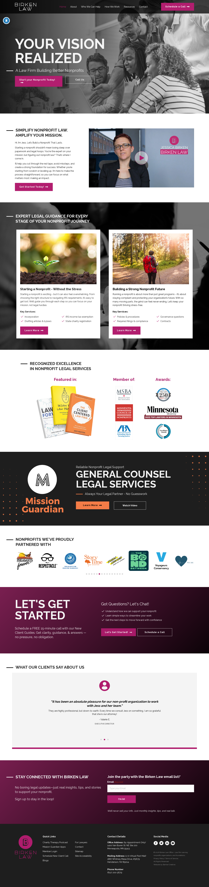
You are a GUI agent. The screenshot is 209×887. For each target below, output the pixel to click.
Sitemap (79, 851)
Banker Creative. (169, 865)
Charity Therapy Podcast (55, 842)
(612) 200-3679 (114, 872)
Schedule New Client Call (55, 856)
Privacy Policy (159, 858)
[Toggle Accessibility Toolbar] (6, 20)
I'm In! (121, 799)
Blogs (45, 860)
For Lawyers (81, 842)
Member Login (50, 851)
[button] (141, 158)
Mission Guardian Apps (54, 847)
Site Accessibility (83, 856)
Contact (79, 847)
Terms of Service (171, 858)
